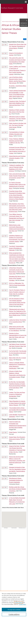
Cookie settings (18, 602)
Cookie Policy (22, 604)
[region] (14, 604)
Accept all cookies (14, 609)
